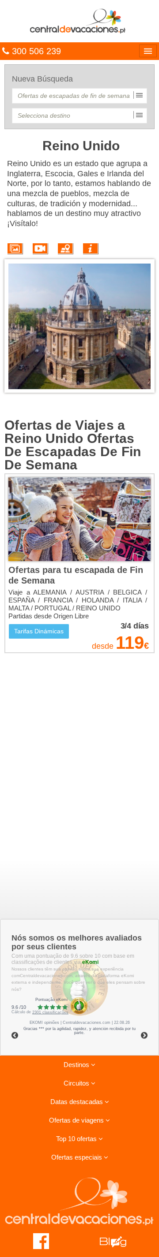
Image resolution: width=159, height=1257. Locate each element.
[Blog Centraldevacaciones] (118, 1241)
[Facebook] (41, 1241)
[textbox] (79, 96)
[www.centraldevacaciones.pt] (79, 21)
